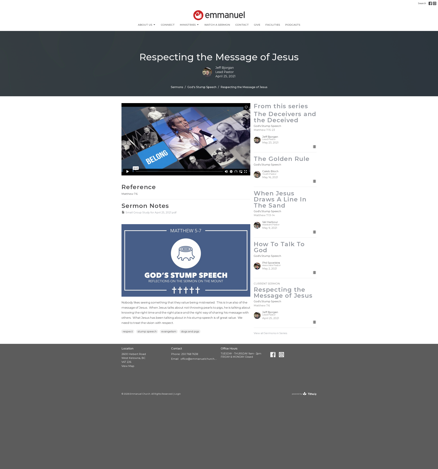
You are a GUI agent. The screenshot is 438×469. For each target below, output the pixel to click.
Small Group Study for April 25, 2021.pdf (151, 212)
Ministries (188, 24)
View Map (127, 366)
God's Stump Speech (201, 87)
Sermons (177, 87)
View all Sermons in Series (270, 333)
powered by (302, 397)
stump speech (147, 331)
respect (128, 331)
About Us (145, 24)
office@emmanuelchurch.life (199, 358)
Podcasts (292, 24)
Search (422, 3)
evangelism (168, 331)
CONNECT (168, 24)
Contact (242, 24)
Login (178, 394)
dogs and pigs (190, 331)
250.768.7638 (189, 354)
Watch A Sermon (217, 24)
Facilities (272, 24)
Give (257, 24)
